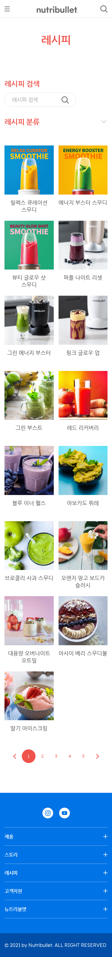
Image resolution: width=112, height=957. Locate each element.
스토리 (11, 855)
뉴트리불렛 (15, 909)
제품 (8, 836)
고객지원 (13, 891)
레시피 (11, 873)
